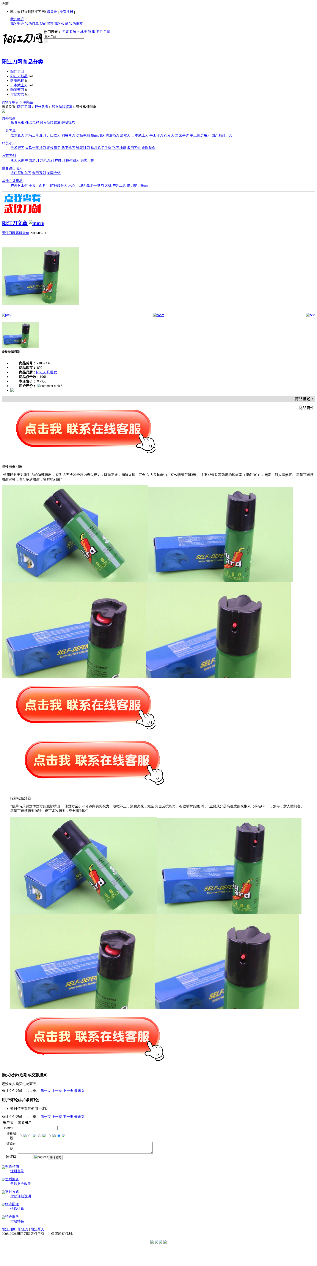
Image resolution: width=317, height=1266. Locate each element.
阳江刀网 (17, 71)
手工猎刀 (156, 135)
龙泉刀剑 (47, 160)
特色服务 (12, 1216)
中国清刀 (32, 160)
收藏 (5, 4)
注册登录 (17, 1171)
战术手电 (93, 185)
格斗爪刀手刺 (101, 148)
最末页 (79, 1090)
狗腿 (91, 31)
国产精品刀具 (222, 135)
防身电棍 (17, 80)
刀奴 (65, 31)
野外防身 (41, 107)
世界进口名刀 (12, 168)
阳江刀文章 (15, 223)
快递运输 (17, 1209)
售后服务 (12, 1179)
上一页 (57, 1090)
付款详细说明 (20, 1196)
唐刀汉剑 (17, 160)
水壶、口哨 (77, 185)
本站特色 (17, 1221)
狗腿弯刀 (17, 90)
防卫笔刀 (68, 148)
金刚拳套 (148, 148)
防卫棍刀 (112, 135)
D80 (73, 31)
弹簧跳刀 (83, 148)
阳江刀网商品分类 (22, 62)
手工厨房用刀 (200, 135)
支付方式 (12, 1191)
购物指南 (12, 1166)
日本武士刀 (19, 85)
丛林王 (82, 31)
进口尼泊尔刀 (21, 173)
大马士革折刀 (35, 148)
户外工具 (119, 185)
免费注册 (66, 12)
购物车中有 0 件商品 (17, 102)
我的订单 (32, 23)
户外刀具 (9, 131)
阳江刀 (23, 1229)
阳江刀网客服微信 (15, 233)
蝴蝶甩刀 (54, 148)
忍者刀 (169, 135)
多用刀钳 (134, 148)
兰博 (107, 31)
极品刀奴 (98, 135)
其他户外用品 (12, 181)
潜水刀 (125, 135)
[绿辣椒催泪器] (40, 312)
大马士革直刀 (35, 135)
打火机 (106, 185)
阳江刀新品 (19, 76)
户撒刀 (60, 160)
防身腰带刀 (58, 185)
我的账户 (17, 19)
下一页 (68, 1090)
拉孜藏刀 (73, 160)
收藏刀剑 (9, 156)
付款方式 (17, 94)
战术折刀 (17, 148)
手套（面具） (39, 185)
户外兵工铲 (19, 185)
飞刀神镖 (119, 148)
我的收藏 (61, 23)
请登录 (52, 12)
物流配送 (12, 1204)
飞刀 (99, 31)
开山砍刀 (54, 135)
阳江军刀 (37, 1229)
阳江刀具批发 (46, 372)
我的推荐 (76, 23)
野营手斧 (182, 135)
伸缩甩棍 (32, 123)
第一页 (46, 1090)
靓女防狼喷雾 (62, 107)
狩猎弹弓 (68, 123)
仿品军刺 (83, 135)
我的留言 (46, 23)
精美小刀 (9, 143)
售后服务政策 (20, 1183)
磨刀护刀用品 (137, 185)
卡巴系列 (39, 173)
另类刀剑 (87, 160)
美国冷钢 (54, 173)
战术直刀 (17, 135)
